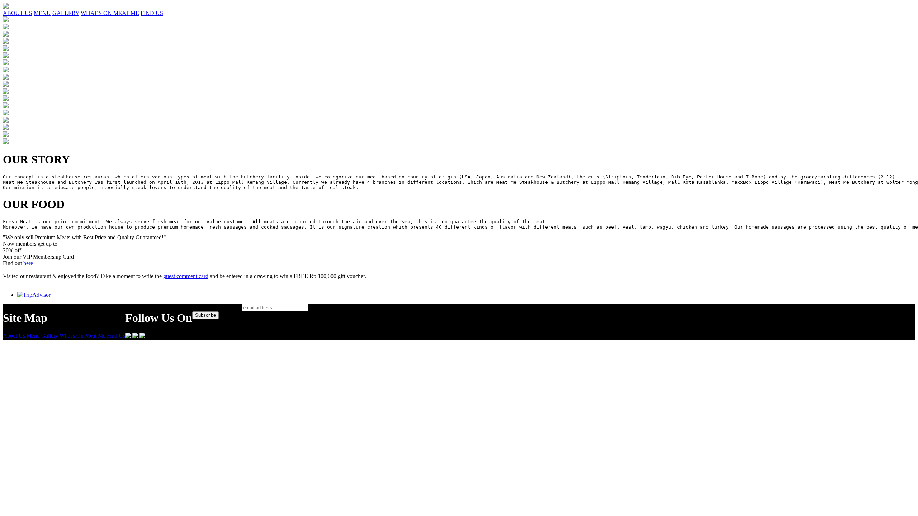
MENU (42, 13)
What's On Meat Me (82, 336)
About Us (14, 336)
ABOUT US (17, 13)
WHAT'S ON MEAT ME (110, 13)
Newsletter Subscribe (216, 307)
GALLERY (65, 13)
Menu (33, 336)
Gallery (49, 336)
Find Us (116, 336)
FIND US (152, 13)
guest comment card (185, 276)
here (28, 263)
